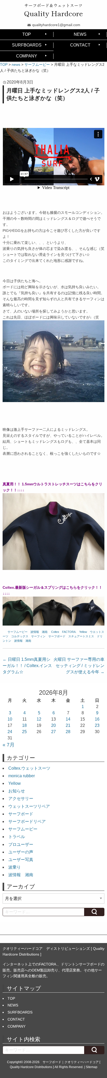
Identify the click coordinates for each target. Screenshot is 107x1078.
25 (24, 731)
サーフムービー (18, 631)
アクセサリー (20, 798)
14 (68, 719)
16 (97, 719)
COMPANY (26, 56)
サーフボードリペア (27, 821)
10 (10, 719)
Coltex (55, 631)
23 (97, 725)
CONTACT (80, 45)
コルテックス (19, 636)
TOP (26, 34)
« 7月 (9, 744)
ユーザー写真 (20, 859)
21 (68, 725)
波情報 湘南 (39, 631)
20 (53, 725)
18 (24, 725)
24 (10, 731)
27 (53, 731)
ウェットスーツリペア (29, 806)
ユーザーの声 (20, 852)
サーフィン (38, 636)
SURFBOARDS (27, 45)
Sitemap (91, 1067)
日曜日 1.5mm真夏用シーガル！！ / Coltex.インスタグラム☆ (27, 665)
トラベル (16, 836)
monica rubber (21, 776)
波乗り (14, 867)
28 (68, 731)
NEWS (80, 34)
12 (39, 719)
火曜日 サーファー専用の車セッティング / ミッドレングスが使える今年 (79, 665)
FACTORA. (69, 631)
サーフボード (56, 636)
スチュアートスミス (81, 636)
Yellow (83, 631)
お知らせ (16, 791)
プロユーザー (20, 844)
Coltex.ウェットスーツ (29, 768)
